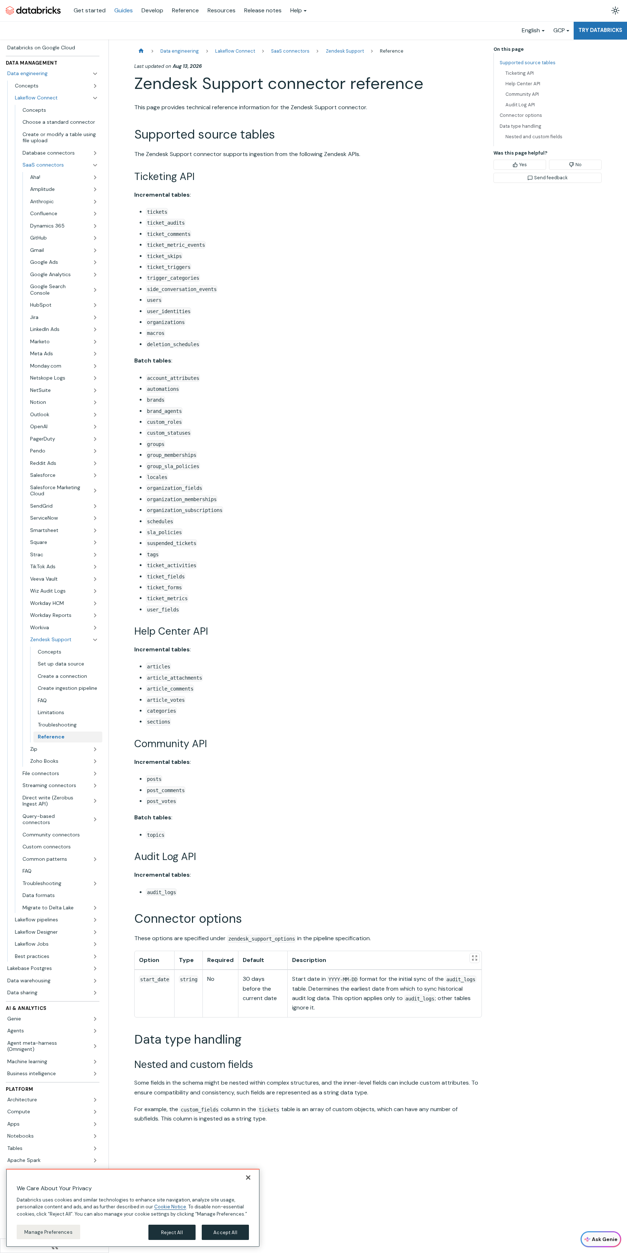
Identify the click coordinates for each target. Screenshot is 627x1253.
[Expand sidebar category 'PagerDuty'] (95, 439)
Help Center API (522, 84)
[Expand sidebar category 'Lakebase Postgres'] (95, 968)
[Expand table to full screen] (475, 958)
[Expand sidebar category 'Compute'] (95, 1111)
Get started (90, 10)
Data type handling (520, 126)
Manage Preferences (48, 1232)
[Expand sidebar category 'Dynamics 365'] (95, 226)
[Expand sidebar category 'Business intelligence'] (95, 1073)
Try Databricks (600, 30)
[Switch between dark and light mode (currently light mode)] (615, 10)
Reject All (172, 1232)
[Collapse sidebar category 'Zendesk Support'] (95, 639)
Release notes (263, 10)
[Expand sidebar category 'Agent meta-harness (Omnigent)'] (95, 1046)
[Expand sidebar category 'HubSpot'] (95, 305)
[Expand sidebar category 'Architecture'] (95, 1099)
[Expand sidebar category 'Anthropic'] (95, 201)
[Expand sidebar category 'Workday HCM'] (95, 603)
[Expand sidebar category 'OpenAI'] (95, 426)
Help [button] (296, 10)
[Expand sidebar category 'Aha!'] (95, 177)
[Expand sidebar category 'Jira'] (95, 317)
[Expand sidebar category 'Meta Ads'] (95, 353)
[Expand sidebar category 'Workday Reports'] (95, 615)
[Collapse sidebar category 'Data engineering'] (95, 73)
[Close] (248, 1178)
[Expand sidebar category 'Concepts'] (95, 86)
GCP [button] (559, 30)
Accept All (225, 1232)
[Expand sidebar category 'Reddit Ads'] (95, 463)
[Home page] (141, 51)
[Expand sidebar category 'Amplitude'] (95, 189)
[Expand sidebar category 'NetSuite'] (95, 390)
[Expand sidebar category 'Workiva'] (95, 627)
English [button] (531, 30)
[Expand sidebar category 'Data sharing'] (95, 992)
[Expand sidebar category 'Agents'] (95, 1030)
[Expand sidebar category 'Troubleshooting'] (95, 883)
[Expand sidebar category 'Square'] (95, 542)
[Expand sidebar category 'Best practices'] (95, 956)
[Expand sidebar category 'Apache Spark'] (95, 1160)
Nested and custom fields (533, 137)
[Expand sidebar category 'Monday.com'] (95, 366)
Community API (522, 94)
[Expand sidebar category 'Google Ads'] (95, 262)
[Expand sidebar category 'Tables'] (95, 1148)
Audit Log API (520, 105)
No (578, 164)
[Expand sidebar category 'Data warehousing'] (95, 980)
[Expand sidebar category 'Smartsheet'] (95, 530)
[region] (133, 1208)
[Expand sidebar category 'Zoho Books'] (95, 761)
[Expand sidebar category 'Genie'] (95, 1019)
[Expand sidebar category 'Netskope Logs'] (95, 378)
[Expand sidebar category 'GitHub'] (95, 238)
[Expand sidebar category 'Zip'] (95, 749)
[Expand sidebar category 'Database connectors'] (95, 153)
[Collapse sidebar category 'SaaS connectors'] (95, 165)
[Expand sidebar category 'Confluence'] (95, 213)
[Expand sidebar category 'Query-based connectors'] (95, 819)
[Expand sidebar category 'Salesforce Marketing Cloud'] (95, 490)
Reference (185, 10)
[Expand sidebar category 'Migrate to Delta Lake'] (95, 907)
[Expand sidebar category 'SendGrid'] (95, 506)
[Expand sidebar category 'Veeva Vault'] (95, 579)
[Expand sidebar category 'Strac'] (95, 554)
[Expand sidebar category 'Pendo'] (95, 451)
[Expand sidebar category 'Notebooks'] (95, 1136)
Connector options (521, 115)
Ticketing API (519, 73)
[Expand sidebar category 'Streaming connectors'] (95, 785)
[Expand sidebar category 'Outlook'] (95, 414)
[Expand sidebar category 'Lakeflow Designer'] (95, 932)
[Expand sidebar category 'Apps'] (95, 1124)
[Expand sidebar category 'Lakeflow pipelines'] (95, 919)
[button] (64, 250)
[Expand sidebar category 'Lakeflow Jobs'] (95, 944)
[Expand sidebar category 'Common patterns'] (95, 859)
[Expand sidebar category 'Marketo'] (95, 341)
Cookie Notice (170, 1207)
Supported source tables (528, 63)
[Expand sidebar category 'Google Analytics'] (95, 274)
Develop (152, 10)
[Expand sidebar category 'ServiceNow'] (95, 518)
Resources (221, 10)
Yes (523, 164)
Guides (123, 10)
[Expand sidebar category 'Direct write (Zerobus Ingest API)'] (95, 801)
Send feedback (550, 178)
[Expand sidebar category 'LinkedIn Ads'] (95, 329)
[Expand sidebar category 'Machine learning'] (95, 1061)
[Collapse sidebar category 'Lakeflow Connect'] (95, 98)
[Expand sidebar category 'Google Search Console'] (95, 289)
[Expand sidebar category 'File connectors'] (95, 773)
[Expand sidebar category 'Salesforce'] (95, 475)
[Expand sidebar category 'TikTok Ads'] (95, 566)
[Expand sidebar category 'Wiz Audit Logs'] (95, 591)
